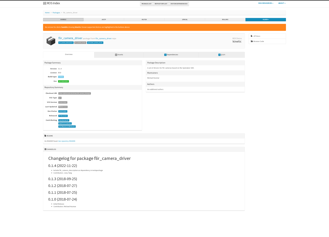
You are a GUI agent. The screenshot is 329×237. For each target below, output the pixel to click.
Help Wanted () (63, 120)
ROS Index (53, 3)
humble (63, 19)
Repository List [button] (161, 4)
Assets (119, 54)
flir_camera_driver (70, 38)
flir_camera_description (66, 42)
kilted (144, 19)
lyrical (185, 19)
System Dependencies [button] (179, 4)
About (281, 3)
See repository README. (67, 141)
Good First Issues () (65, 123)
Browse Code (258, 41)
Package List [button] (147, 4)
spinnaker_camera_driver (95, 42)
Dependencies (171, 54)
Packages (56, 12)
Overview (68, 54)
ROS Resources (265, 3)
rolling (225, 19)
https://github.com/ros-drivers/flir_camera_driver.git (74, 93)
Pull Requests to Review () (67, 126)
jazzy (104, 19)
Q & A (222, 54)
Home (47, 12)
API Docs (256, 36)
